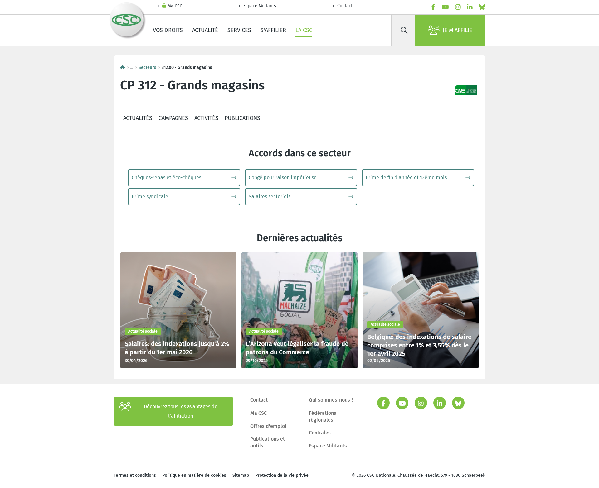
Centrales (320, 433)
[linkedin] (470, 7)
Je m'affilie (457, 30)
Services (239, 30)
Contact (345, 5)
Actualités (137, 118)
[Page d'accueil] (122, 67)
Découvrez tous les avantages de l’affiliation (180, 411)
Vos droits (168, 30)
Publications (242, 118)
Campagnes (173, 118)
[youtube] (445, 7)
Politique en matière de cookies (194, 475)
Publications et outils (267, 442)
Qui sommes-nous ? (331, 400)
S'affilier (273, 30)
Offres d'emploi (268, 426)
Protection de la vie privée (282, 475)
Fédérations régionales (322, 416)
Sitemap (240, 475)
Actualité (205, 30)
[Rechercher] (404, 30)
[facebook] (433, 7)
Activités (206, 118)
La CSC (303, 30)
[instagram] (458, 7)
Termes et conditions (135, 475)
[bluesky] (482, 7)
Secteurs (147, 67)
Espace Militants (259, 5)
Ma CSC (175, 6)
